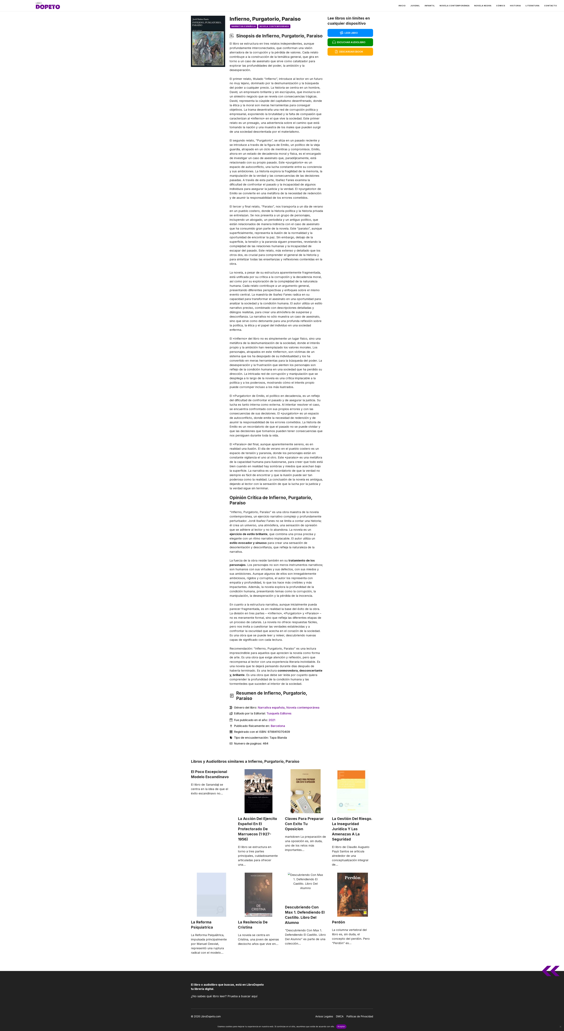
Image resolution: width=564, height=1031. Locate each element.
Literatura (532, 5)
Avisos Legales (324, 1016)
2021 (272, 720)
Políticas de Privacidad (359, 1016)
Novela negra (482, 5)
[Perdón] (352, 895)
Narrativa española (243, 26)
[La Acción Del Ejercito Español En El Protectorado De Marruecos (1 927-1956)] (258, 791)
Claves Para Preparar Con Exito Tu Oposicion (304, 823)
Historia (515, 5)
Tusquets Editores (279, 713)
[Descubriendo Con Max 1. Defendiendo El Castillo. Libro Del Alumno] (305, 887)
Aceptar (341, 1026)
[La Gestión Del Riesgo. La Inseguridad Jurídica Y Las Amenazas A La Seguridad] (352, 791)
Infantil (430, 5)
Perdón (338, 922)
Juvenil (415, 5)
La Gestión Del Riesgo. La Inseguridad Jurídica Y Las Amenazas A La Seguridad (352, 828)
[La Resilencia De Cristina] (258, 895)
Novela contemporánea (455, 5)
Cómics (500, 5)
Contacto (550, 5)
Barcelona (278, 726)
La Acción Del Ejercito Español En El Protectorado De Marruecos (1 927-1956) (257, 828)
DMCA (340, 1016)
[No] (560, 1026)
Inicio (402, 5)
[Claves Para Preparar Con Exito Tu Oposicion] (305, 791)
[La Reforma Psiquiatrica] (211, 895)
